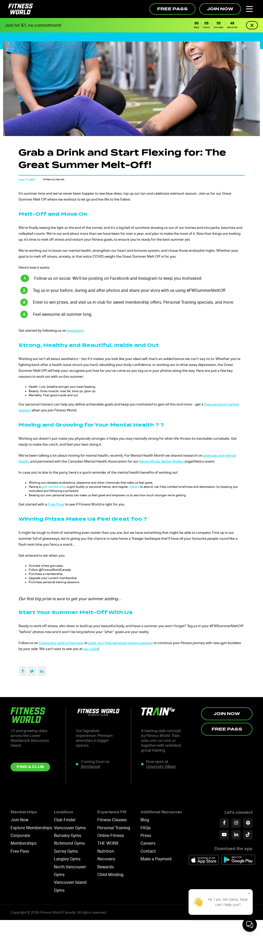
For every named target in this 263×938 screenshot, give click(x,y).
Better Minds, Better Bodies (161, 461)
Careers (147, 843)
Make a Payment (156, 858)
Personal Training (113, 827)
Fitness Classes (112, 819)
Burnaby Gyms (67, 835)
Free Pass (172, 8)
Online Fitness (110, 835)
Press (145, 835)
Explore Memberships (31, 827)
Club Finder (65, 819)
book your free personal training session (120, 643)
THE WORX (107, 843)
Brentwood (90, 766)
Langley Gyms (67, 858)
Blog (144, 819)
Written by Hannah (53, 179)
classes (134, 487)
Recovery (106, 858)
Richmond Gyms (69, 843)
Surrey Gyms (66, 851)
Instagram (75, 330)
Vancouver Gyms (70, 827)
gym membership (53, 487)
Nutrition (105, 851)
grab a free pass (70, 643)
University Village (161, 766)
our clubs (90, 649)
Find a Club (30, 767)
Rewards (105, 866)
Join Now (220, 8)
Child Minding (110, 874)
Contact (148, 851)
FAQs (145, 827)
